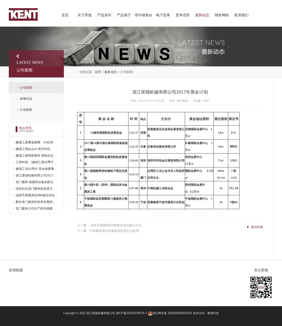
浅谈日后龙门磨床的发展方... (35, 188)
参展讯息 (26, 98)
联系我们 (241, 15)
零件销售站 (143, 15)
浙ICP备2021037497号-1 (131, 313)
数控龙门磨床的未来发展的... (35, 202)
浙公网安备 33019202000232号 (172, 313)
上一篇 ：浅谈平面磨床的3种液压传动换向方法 (109, 225)
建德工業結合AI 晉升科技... (34, 149)
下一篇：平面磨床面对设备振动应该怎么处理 (108, 230)
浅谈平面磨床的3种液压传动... (36, 195)
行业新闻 (26, 109)
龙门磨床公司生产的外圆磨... (35, 208)
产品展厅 (124, 15)
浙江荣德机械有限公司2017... (36, 175)
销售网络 (222, 15)
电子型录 (163, 15)
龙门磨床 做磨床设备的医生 (35, 182)
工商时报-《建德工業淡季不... (36, 162)
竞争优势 (183, 15)
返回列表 (257, 227)
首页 (65, 15)
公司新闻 (26, 87)
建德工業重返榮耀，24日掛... (36, 142)
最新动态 (202, 15)
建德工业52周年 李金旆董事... (36, 168)
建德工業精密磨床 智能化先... (36, 155)
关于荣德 (85, 15)
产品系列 (104, 15)
